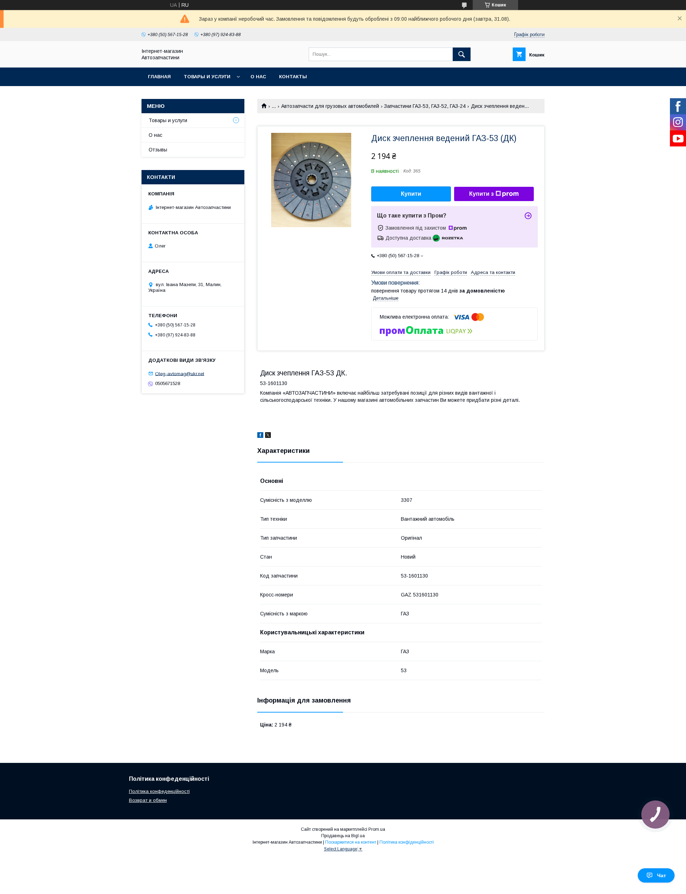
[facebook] (260, 436)
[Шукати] (462, 54)
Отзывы (158, 150)
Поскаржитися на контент (350, 842)
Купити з (481, 194)
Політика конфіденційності (406, 842)
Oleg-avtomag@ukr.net (179, 373)
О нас (258, 76)
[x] (268, 436)
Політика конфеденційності (159, 791)
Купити (411, 194)
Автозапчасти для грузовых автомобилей (330, 106)
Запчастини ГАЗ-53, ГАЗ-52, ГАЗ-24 (425, 106)
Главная (159, 76)
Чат (661, 875)
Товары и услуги (207, 76)
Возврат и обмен (148, 800)
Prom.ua (376, 829)
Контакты (293, 76)
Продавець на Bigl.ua (343, 835)
